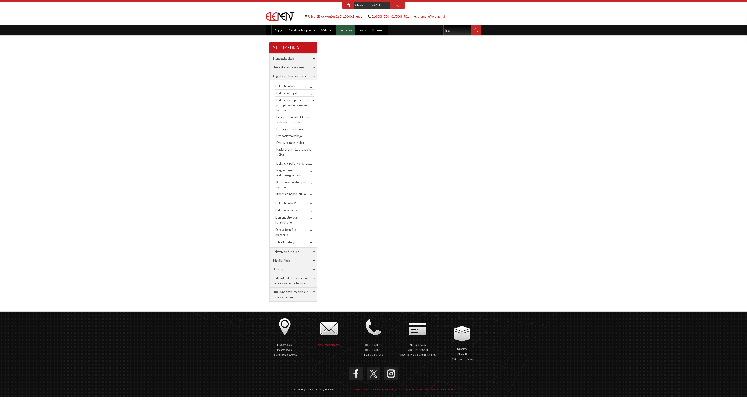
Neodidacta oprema (302, 30)
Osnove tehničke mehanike (285, 232)
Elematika (345, 30)
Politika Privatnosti (373, 389)
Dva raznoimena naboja (290, 142)
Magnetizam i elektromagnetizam (288, 172)
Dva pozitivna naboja (289, 136)
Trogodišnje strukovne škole (290, 76)
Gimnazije (279, 269)
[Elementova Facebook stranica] (356, 373)
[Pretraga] (476, 30)
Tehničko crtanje (285, 242)
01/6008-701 (400, 16)
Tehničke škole (282, 260)
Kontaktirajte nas (393, 389)
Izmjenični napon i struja (291, 194)
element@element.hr (432, 16)
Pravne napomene (351, 389)
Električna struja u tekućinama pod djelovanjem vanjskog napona (295, 105)
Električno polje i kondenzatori (294, 163)
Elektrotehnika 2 (285, 203)
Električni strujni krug (289, 93)
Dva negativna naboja (289, 129)
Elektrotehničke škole (286, 252)
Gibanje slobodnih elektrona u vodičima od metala (294, 119)
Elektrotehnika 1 (285, 86)
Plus (360, 30)
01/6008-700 (380, 16)
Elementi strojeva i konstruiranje (286, 219)
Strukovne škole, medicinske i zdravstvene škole (291, 294)
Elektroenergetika (286, 210)
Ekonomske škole (284, 58)
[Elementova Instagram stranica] (391, 373)
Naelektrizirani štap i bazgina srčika (294, 151)
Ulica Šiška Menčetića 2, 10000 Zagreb (335, 16)
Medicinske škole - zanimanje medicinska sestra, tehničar (291, 280)
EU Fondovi (446, 389)
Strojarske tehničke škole (288, 67)
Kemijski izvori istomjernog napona (292, 184)
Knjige (278, 30)
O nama (377, 30)
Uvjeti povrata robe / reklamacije (421, 389)
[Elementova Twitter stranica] (373, 373)
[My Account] (397, 5)
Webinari (327, 30)
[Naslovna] (269, 30)
